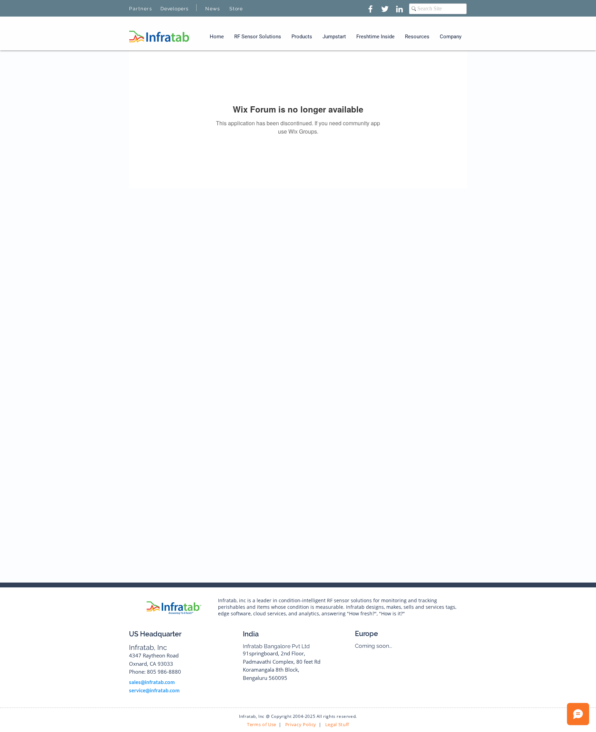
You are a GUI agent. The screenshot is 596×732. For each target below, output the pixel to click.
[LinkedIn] (399, 9)
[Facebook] (370, 9)
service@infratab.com (154, 690)
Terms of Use (261, 724)
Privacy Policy (300, 724)
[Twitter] (385, 9)
